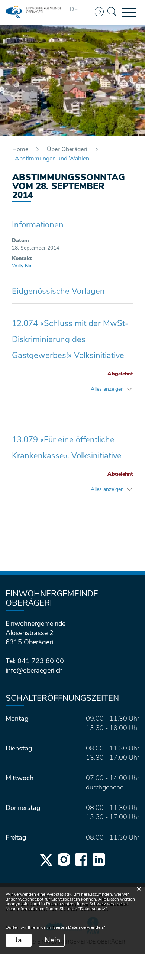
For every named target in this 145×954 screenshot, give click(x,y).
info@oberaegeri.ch (34, 670)
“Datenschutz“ (92, 909)
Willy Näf (22, 265)
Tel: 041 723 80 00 (35, 661)
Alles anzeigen (107, 389)
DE (74, 9)
